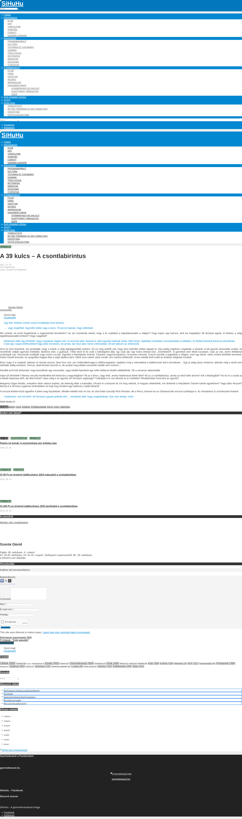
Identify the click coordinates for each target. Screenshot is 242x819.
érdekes (26, 407)
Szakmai (12, 50)
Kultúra (12, 44)
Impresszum (14, 82)
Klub (10, 20)
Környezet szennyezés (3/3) (16, 637)
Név (3, 604)
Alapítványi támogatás (25, 91)
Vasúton (13, 76)
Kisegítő (142, 663)
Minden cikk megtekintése (14, 522)
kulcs (57, 407)
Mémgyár (13, 59)
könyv (50, 407)
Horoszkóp (100, 663)
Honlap (4, 614)
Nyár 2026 (9, 103)
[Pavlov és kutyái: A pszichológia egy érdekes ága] (14, 435)
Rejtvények (14, 56)
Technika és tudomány (21, 47)
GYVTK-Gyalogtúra (18, 114)
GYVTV (7, 100)
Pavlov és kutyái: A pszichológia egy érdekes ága (28, 443)
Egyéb (4, 438)
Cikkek (7, 14)
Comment (5, 599)
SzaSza (30, 666)
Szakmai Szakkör (17, 35)
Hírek (11, 73)
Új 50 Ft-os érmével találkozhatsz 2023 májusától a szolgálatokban (38, 474)
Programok (10, 17)
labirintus (65, 407)
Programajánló (17, 41)
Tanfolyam (14, 26)
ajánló (11, 407)
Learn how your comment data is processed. (66, 632)
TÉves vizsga (14, 53)
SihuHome (13, 61)
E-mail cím (6, 609)
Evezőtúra (14, 111)
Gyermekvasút (12, 67)
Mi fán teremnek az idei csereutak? (28, 108)
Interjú (12, 79)
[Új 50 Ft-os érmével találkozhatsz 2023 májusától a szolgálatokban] (14, 467)
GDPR (14, 94)
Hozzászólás (6, 310)
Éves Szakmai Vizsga (15, 97)
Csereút (12, 32)
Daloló (29, 663)
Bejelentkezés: (8, 577)
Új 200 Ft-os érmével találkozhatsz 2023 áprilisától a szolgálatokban (39, 506)
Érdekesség (10, 38)
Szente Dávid (15, 307)
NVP (10, 23)
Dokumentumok (17, 85)
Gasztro (64, 663)
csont (18, 407)
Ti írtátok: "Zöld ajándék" (14, 640)
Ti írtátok (13, 64)
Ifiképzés (12, 29)
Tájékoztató (15, 106)
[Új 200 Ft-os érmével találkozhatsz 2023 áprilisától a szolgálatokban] (14, 498)
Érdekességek (38, 407)
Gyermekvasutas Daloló (25, 88)
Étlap (11, 70)
